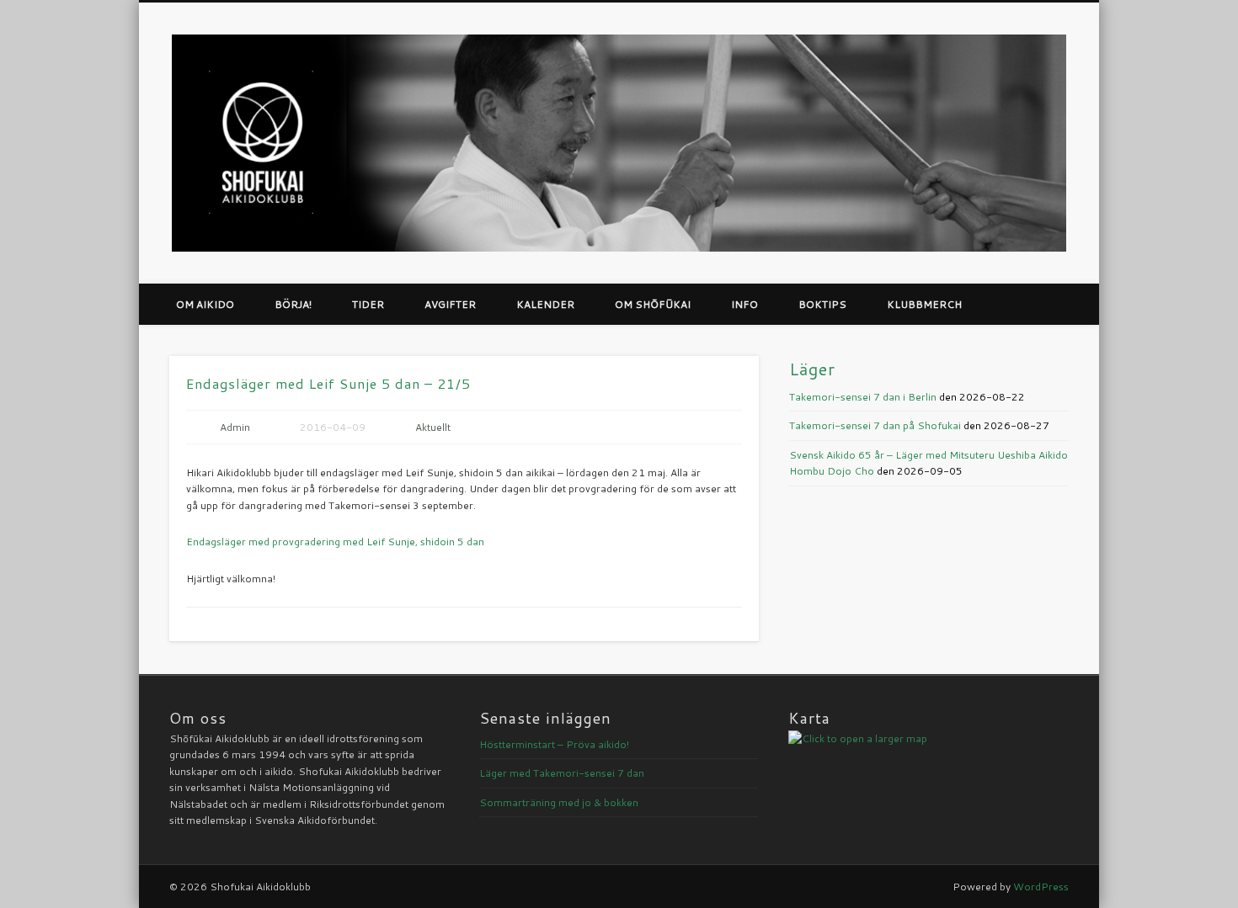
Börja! (293, 304)
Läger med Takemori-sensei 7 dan (561, 773)
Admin (235, 427)
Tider (368, 304)
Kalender (545, 304)
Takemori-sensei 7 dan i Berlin (863, 397)
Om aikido (205, 304)
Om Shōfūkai (653, 304)
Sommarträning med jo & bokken (558, 802)
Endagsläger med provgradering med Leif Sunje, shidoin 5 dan (335, 541)
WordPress (1041, 886)
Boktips (822, 304)
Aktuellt (433, 427)
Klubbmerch (924, 304)
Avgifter (450, 304)
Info (744, 304)
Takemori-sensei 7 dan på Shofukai (875, 425)
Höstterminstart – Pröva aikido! (554, 744)
